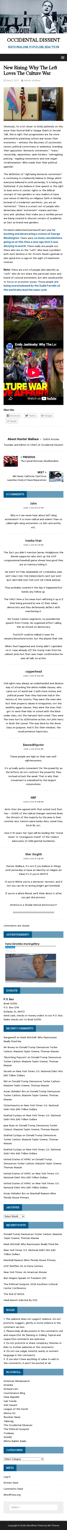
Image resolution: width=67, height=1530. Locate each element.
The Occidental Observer (18, 1425)
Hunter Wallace (32, 80)
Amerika (8, 1385)
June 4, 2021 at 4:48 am (33, 801)
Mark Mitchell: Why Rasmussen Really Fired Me (31, 1244)
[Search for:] (34, 1507)
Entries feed (11, 1483)
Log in (7, 1477)
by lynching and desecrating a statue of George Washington (32, 234)
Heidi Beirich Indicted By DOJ (20, 1300)
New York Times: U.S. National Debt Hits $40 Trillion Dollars (31, 1107)
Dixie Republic (12, 1397)
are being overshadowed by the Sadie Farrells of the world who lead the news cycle (32, 286)
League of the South (16, 1409)
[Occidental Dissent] (33, 31)
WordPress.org (12, 1495)
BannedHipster (33, 744)
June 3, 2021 (12, 80)
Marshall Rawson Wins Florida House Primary (30, 1260)
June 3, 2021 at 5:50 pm (33, 675)
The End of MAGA (14, 1294)
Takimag (8, 1421)
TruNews (9, 1433)
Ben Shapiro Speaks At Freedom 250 (25, 1278)
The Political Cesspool (16, 1429)
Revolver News (12, 1417)
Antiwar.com (11, 1389)
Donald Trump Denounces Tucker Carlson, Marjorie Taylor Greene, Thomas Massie (31, 1049)
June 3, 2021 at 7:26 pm (33, 544)
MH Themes (53, 1525)
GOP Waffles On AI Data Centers (23, 1266)
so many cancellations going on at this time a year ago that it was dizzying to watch (33, 242)
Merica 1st (10, 1413)
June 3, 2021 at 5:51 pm (33, 749)
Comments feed (13, 1489)
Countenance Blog (14, 1393)
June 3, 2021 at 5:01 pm (34, 507)
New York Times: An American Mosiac (25, 1272)
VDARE (8, 1437)
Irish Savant (10, 1405)
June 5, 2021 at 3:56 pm (33, 858)
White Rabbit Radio (15, 1441)
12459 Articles (51, 439)
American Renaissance (17, 1381)
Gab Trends (10, 1401)
